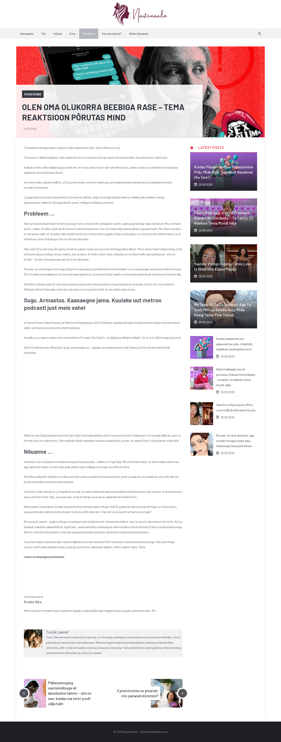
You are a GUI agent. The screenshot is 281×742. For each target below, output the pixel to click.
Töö (43, 33)
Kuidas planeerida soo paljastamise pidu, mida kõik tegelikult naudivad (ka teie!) (223, 172)
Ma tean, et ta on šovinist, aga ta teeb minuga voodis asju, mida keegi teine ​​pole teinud (222, 309)
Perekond (88, 33)
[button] (259, 33)
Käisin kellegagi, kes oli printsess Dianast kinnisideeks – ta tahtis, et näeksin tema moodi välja (223, 217)
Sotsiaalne (26, 33)
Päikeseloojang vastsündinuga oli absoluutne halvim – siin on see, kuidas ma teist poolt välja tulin (69, 693)
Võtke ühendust (139, 33)
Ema (72, 33)
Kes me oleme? (111, 33)
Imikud (57, 33)
